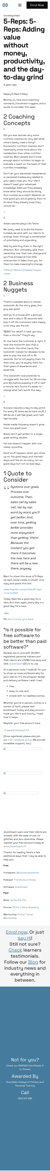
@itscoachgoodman (27, 872)
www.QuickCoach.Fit (18, 730)
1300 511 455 (25, 1098)
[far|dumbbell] (6, 5)
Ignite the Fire (18, 900)
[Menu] (20, 5)
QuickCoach (15, 663)
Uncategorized (11, 15)
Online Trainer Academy (25, 907)
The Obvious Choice (25, 879)
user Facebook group (20, 739)
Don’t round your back (20, 619)
